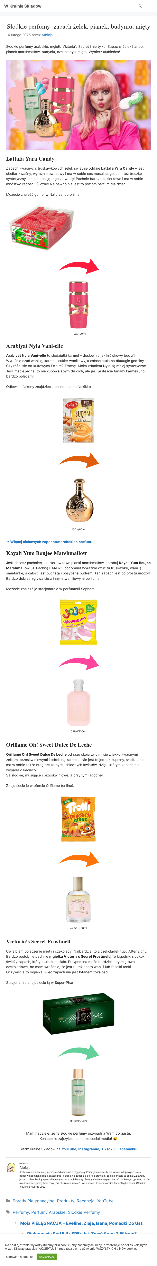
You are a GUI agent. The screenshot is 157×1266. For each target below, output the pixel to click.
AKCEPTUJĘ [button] (46, 1256)
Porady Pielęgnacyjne (34, 1200)
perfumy (21, 1212)
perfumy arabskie (48, 1212)
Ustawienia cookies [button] (20, 1257)
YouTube (105, 1200)
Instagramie (88, 1149)
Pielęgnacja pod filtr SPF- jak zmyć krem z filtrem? (82, 1233)
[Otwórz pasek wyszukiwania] (140, 6)
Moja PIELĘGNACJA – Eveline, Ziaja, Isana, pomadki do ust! (82, 1223)
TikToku (108, 1149)
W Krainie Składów (22, 6)
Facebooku (127, 1149)
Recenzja (85, 1200)
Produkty (65, 1200)
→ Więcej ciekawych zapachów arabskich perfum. (49, 542)
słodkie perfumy (84, 1212)
